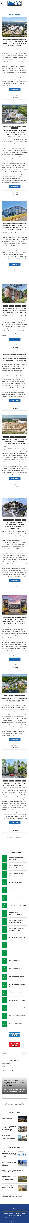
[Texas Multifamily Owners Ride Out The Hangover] (22, 1188)
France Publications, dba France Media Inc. (16, 1217)
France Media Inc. (17, 1215)
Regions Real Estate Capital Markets (10, 1070)
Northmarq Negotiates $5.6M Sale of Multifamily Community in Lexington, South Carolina (14, 310)
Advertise (23, 1213)
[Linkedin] (14, 1208)
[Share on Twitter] (13, 97)
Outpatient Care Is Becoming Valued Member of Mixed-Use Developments (9, 1137)
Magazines (11, 1213)
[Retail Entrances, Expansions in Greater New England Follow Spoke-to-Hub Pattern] (22, 1163)
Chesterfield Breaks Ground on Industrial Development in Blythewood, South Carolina (14, 359)
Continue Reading (14, 89)
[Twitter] (11, 1208)
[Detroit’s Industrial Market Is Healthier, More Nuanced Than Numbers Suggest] (22, 1179)
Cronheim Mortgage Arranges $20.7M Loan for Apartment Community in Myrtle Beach (14, 700)
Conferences (17, 1213)
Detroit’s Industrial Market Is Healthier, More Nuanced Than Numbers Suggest (9, 1178)
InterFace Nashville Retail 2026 (17, 1000)
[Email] (18, 1208)
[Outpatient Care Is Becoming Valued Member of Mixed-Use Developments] (22, 1138)
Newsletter (6, 1213)
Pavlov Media (5, 1066)
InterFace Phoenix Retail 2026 (16, 882)
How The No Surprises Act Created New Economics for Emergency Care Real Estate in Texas (9, 1154)
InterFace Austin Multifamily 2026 (17, 937)
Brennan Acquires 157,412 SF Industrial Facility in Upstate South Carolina (14, 227)
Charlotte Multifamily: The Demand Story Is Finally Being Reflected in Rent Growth (13, 1195)
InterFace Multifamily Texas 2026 (17, 905)
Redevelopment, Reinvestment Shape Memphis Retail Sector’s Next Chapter (14, 1171)
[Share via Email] (17, 97)
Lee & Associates (6, 1063)
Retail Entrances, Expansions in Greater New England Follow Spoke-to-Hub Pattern (9, 1163)
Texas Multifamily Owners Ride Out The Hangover (8, 1186)
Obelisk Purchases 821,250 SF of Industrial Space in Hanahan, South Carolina (14, 43)
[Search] (27, 3)
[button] (3, 1085)
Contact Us (10, 1215)
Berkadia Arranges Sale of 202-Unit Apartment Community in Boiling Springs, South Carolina (14, 785)
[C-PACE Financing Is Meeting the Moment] (22, 1119)
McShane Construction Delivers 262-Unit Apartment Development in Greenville (14, 621)
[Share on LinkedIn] (15, 97)
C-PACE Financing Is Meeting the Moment (7, 1117)
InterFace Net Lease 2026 (15, 993)
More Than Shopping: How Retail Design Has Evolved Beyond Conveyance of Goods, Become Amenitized (9, 1128)
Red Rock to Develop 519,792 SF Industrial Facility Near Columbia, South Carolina (14, 441)
